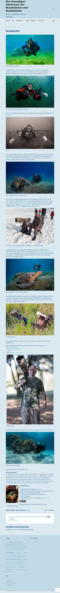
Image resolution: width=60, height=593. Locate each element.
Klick (26, 469)
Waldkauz (9, 569)
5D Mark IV (28, 204)
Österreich (9, 571)
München (13, 555)
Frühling (12, 548)
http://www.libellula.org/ (11, 347)
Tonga (15, 564)
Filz (9, 548)
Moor (7, 555)
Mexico (25, 552)
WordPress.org (10, 585)
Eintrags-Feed (10, 581)
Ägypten (26, 569)
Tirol (13, 564)
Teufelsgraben (9, 564)
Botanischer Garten (12, 546)
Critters (26, 546)
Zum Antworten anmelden (13, 520)
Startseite (8, 27)
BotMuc (21, 546)
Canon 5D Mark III (21, 202)
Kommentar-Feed (10, 583)
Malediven (20, 552)
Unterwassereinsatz (27, 201)
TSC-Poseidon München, (15, 349)
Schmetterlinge (13, 559)
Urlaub (17, 567)
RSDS (27, 494)
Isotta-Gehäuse (17, 206)
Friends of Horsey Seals (16, 352)
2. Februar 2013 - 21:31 (12, 518)
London (15, 552)
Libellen (10, 552)
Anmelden (8, 580)
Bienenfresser (18, 542)
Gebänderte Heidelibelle (19, 548)
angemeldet (13, 529)
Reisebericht (9, 556)
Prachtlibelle (19, 555)
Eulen (7, 548)
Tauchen (19, 562)
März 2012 (39, 489)
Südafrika (12, 562)
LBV (9, 351)
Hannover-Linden (24, 72)
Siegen (34, 70)
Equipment (33, 430)
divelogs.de (36, 542)
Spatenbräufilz (23, 559)
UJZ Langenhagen (41, 251)
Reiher (23, 555)
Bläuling (16, 544)
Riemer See (15, 556)
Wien (18, 569)
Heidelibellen (21, 550)
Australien (8, 542)
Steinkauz (8, 562)
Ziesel (21, 569)
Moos (10, 555)
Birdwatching (10, 544)
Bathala (12, 542)
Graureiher (8, 550)
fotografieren (37, 206)
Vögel (21, 567)
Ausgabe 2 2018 (45, 498)
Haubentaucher (14, 550)
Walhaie (14, 569)
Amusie (9, 115)
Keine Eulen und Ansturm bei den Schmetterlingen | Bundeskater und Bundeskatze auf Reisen (27, 516)
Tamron (52, 491)
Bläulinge (21, 544)
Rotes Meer (22, 556)
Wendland (8, 158)
